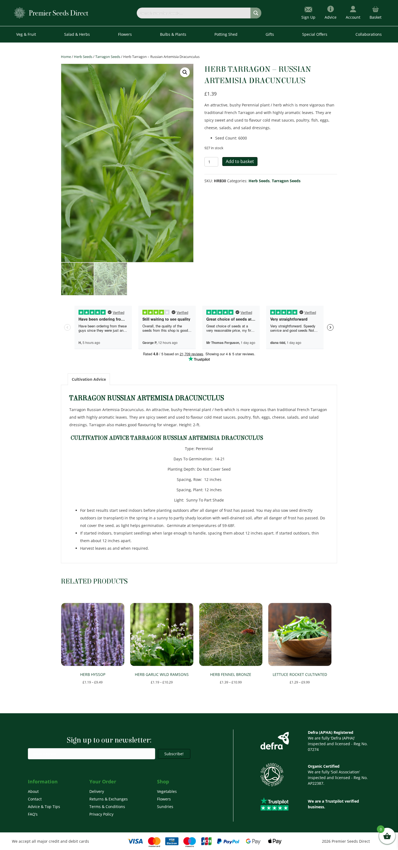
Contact (35, 799)
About (33, 791)
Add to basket (240, 161)
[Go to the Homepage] (51, 12)
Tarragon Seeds (107, 56)
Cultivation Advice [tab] (89, 379)
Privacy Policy (101, 814)
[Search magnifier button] (255, 13)
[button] (185, 72)
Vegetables (167, 791)
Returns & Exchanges (108, 799)
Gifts (270, 34)
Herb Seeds (83, 56)
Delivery (96, 791)
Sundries (165, 806)
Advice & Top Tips (44, 806)
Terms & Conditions (107, 806)
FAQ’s (33, 814)
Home (66, 56)
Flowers (164, 799)
